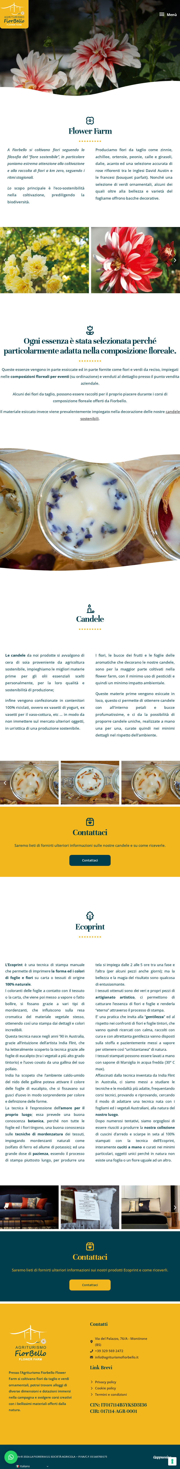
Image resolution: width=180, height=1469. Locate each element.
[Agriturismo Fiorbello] (14, 14)
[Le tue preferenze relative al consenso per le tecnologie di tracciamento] (172, 1461)
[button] (5, 260)
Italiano (24, 1466)
